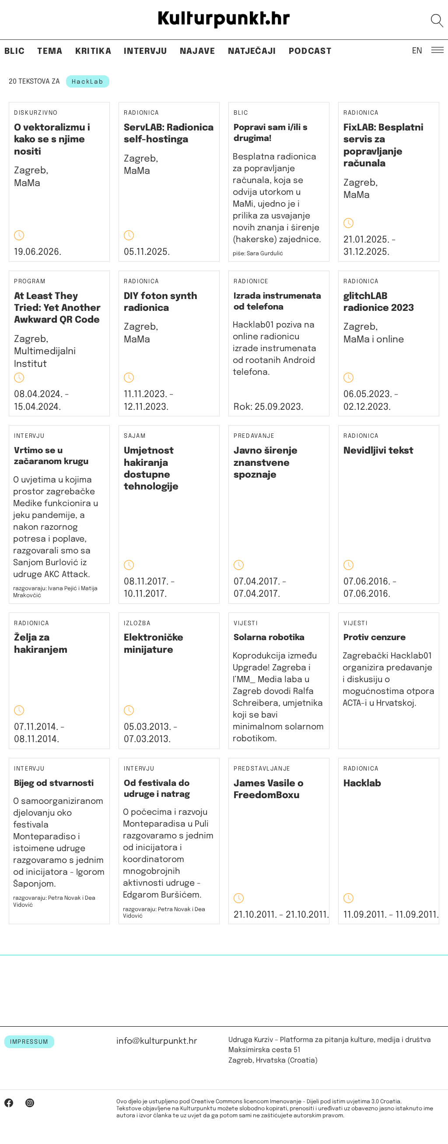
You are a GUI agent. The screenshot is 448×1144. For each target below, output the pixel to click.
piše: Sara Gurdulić (258, 254)
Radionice (251, 281)
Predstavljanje (262, 769)
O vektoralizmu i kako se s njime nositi (52, 140)
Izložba (137, 624)
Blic (14, 51)
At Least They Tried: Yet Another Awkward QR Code (57, 308)
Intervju (146, 51)
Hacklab (362, 783)
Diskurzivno (36, 113)
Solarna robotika (269, 638)
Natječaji (252, 51)
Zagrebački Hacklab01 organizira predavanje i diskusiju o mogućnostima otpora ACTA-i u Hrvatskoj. (388, 680)
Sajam (135, 436)
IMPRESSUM (29, 1042)
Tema (50, 51)
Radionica (141, 113)
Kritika (93, 51)
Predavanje (254, 436)
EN (417, 50)
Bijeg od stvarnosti (54, 783)
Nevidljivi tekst (378, 451)
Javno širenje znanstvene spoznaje (266, 463)
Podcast (310, 51)
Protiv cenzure (374, 638)
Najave (198, 51)
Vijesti (246, 624)
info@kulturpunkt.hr (156, 1041)
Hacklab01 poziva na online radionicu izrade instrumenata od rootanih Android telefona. (274, 349)
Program (30, 282)
